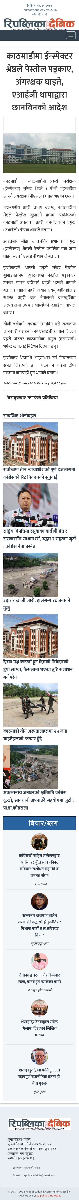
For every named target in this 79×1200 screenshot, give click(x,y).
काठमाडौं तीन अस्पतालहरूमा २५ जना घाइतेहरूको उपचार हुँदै (35, 735)
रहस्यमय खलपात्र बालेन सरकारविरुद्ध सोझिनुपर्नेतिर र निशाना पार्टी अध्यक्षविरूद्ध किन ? (39, 925)
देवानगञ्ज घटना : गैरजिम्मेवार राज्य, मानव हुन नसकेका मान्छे (39, 978)
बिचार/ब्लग (43, 823)
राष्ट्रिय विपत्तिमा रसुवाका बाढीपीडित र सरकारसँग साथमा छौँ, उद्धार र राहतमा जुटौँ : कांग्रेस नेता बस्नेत (39, 538)
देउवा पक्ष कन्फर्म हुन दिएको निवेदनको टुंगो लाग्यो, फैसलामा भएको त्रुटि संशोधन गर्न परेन (38, 669)
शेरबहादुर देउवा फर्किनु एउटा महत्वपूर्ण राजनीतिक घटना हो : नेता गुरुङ (39, 1077)
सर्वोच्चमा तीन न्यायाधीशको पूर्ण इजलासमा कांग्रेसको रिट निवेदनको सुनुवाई (39, 473)
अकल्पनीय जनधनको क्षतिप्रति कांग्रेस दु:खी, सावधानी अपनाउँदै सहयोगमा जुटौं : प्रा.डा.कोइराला (38, 800)
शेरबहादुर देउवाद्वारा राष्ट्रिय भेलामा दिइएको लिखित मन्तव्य (39, 1028)
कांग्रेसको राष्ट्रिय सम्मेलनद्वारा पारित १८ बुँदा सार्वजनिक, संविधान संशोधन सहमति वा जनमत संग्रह (39, 866)
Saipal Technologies (48, 1195)
